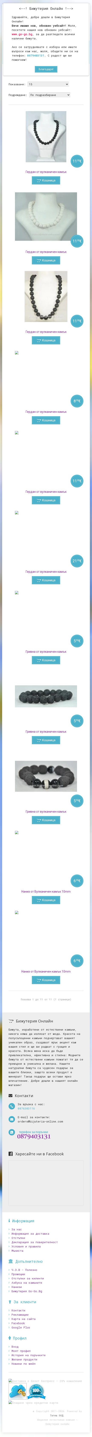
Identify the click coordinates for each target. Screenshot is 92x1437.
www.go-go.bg (22, 34)
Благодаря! (46, 69)
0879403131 (35, 55)
